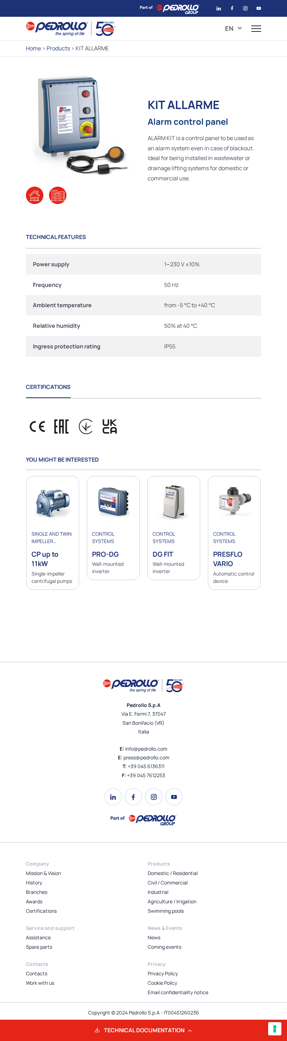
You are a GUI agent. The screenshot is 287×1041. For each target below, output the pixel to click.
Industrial (158, 892)
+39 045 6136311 (146, 766)
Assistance (38, 937)
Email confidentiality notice (178, 992)
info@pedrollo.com (146, 748)
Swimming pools (166, 911)
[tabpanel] (143, 305)
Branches (36, 892)
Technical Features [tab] (56, 237)
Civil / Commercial (168, 882)
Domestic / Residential (173, 873)
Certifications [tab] (48, 387)
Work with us (40, 982)
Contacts (36, 973)
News (154, 937)
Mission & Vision (43, 873)
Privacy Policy (163, 973)
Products (58, 48)
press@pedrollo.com (146, 757)
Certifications (41, 911)
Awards (34, 901)
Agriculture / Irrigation (172, 901)
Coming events (164, 947)
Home (33, 48)
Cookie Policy (162, 982)
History (34, 882)
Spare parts (39, 947)
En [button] (230, 28)
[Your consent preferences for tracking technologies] (274, 1028)
